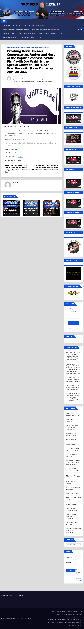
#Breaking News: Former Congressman (33, 84)
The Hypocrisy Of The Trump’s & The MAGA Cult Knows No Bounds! (73, 379)
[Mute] (78, 121)
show (15, 149)
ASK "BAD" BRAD (71, 440)
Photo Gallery (30, 33)
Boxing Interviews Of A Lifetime (51, 33)
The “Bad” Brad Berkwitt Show (46, 21)
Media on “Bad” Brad (11, 37)
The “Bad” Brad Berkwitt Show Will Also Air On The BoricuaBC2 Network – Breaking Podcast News (73, 397)
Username (69, 557)
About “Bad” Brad (15, 21)
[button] (78, 29)
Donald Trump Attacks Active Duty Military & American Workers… (72, 387)
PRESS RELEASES (72, 493)
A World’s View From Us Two (34, 25)
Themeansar (29, 618)
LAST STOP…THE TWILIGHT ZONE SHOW (45, 29)
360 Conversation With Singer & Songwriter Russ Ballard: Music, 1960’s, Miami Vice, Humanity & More (73, 356)
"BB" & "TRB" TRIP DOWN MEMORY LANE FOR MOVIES (73, 427)
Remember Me (78, 574)
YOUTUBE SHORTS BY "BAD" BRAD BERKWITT (51, 206)
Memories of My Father (11, 25)
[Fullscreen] (80, 121)
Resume (28, 21)
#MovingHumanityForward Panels (16, 29)
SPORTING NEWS (71, 504)
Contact (42, 37)
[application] (73, 118)
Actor (16, 77)
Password (69, 562)
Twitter (16, 153)
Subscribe (7, 143)
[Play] (68, 121)
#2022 (26, 79)
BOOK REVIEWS (71, 444)
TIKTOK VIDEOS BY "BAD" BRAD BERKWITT (72, 516)
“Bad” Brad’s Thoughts (12, 33)
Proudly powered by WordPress (8, 618)
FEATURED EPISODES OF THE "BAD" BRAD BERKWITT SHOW (19, 47)
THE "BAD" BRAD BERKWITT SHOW (41, 47)
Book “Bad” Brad (28, 37)
